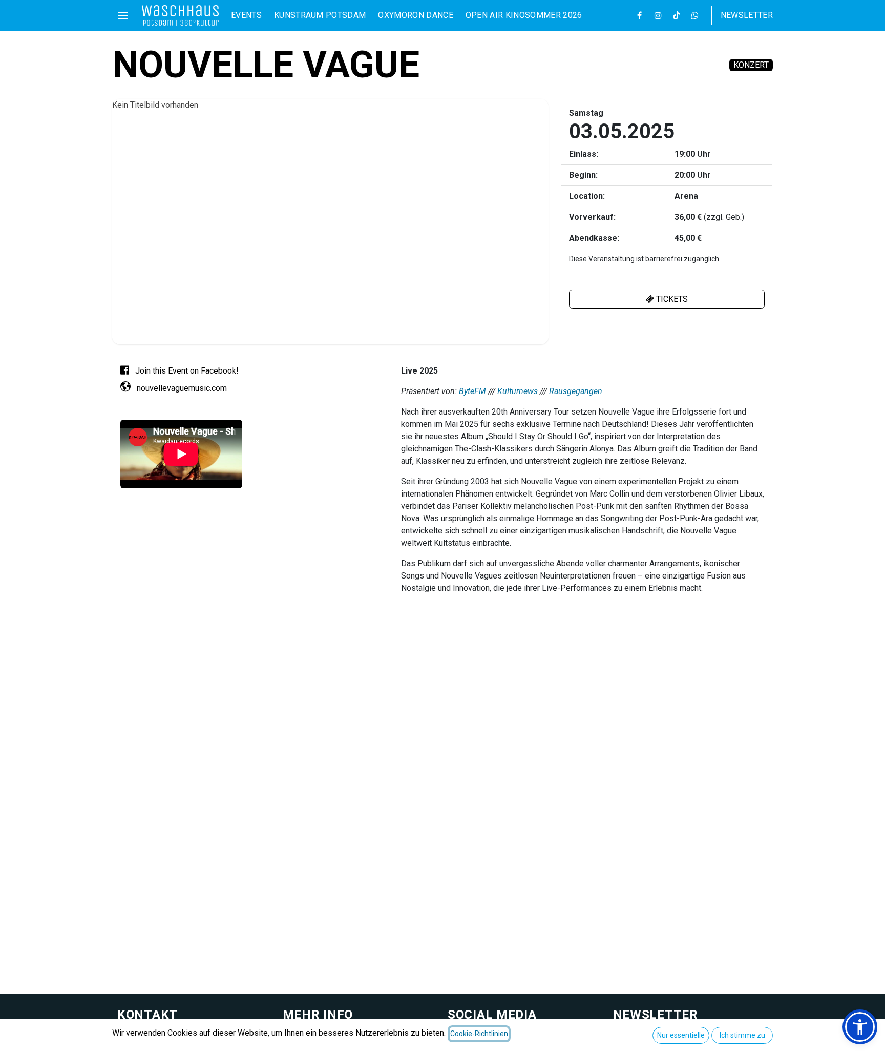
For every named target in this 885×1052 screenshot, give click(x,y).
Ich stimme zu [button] (742, 1035)
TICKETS (671, 299)
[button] (860, 1027)
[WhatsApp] (695, 15)
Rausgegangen (575, 391)
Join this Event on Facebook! (186, 371)
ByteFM (472, 391)
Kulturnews (517, 391)
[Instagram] (658, 15)
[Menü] (123, 15)
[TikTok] (676, 15)
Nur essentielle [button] (681, 1035)
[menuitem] (246, 15)
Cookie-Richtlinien (479, 1033)
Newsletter (747, 15)
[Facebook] (639, 15)
